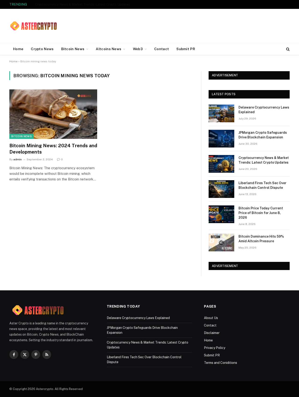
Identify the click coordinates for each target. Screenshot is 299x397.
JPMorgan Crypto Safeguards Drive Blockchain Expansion (262, 135)
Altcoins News (108, 49)
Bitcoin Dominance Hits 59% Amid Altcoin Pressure (261, 239)
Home (18, 49)
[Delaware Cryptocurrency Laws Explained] (221, 113)
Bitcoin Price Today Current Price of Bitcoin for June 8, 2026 (260, 212)
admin (17, 159)
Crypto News (42, 49)
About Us (211, 318)
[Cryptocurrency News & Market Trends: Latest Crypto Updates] (221, 164)
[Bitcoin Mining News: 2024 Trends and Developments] (53, 114)
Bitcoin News (73, 49)
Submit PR (185, 49)
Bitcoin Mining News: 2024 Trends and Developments (53, 149)
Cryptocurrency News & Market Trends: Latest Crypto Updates (82, 4)
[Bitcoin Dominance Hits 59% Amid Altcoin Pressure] (221, 242)
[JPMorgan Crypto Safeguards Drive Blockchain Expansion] (221, 139)
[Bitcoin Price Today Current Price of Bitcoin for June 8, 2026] (221, 214)
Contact (161, 49)
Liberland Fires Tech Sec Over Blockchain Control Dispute (262, 185)
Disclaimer (212, 333)
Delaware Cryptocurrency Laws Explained (263, 109)
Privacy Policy (214, 348)
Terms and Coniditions (220, 363)
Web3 (138, 49)
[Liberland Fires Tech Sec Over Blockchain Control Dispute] (221, 189)
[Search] (287, 49)
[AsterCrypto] (33, 26)
